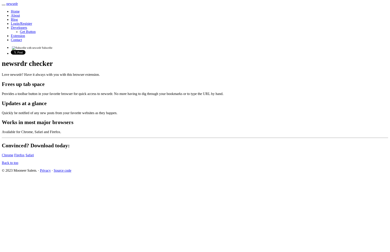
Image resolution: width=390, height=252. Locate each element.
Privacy (45, 170)
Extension (18, 36)
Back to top (10, 163)
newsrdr (12, 4)
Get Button (28, 32)
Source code (62, 170)
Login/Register (21, 23)
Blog (14, 19)
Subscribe (46, 47)
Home (15, 11)
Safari (30, 155)
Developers (19, 28)
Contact (16, 40)
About (15, 15)
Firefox (19, 155)
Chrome (7, 155)
